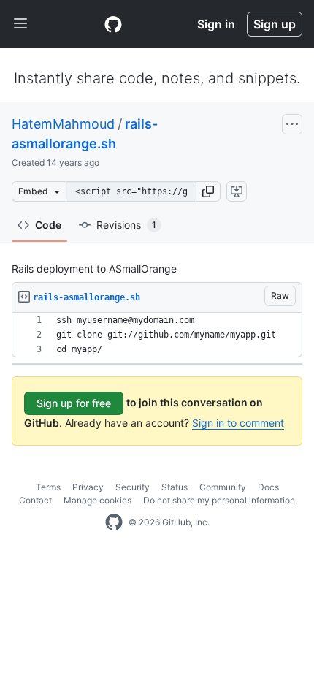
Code (48, 224)
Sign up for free (74, 403)
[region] (157, 335)
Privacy (88, 487)
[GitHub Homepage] (114, 522)
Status (174, 487)
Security (132, 487)
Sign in (216, 24)
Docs (268, 487)
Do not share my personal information (219, 500)
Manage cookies (97, 500)
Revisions (126, 224)
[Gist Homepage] (113, 24)
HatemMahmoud (63, 124)
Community (222, 487)
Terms (48, 487)
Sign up (274, 24)
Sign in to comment (238, 422)
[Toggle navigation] (20, 24)
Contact (35, 500)
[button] (208, 191)
